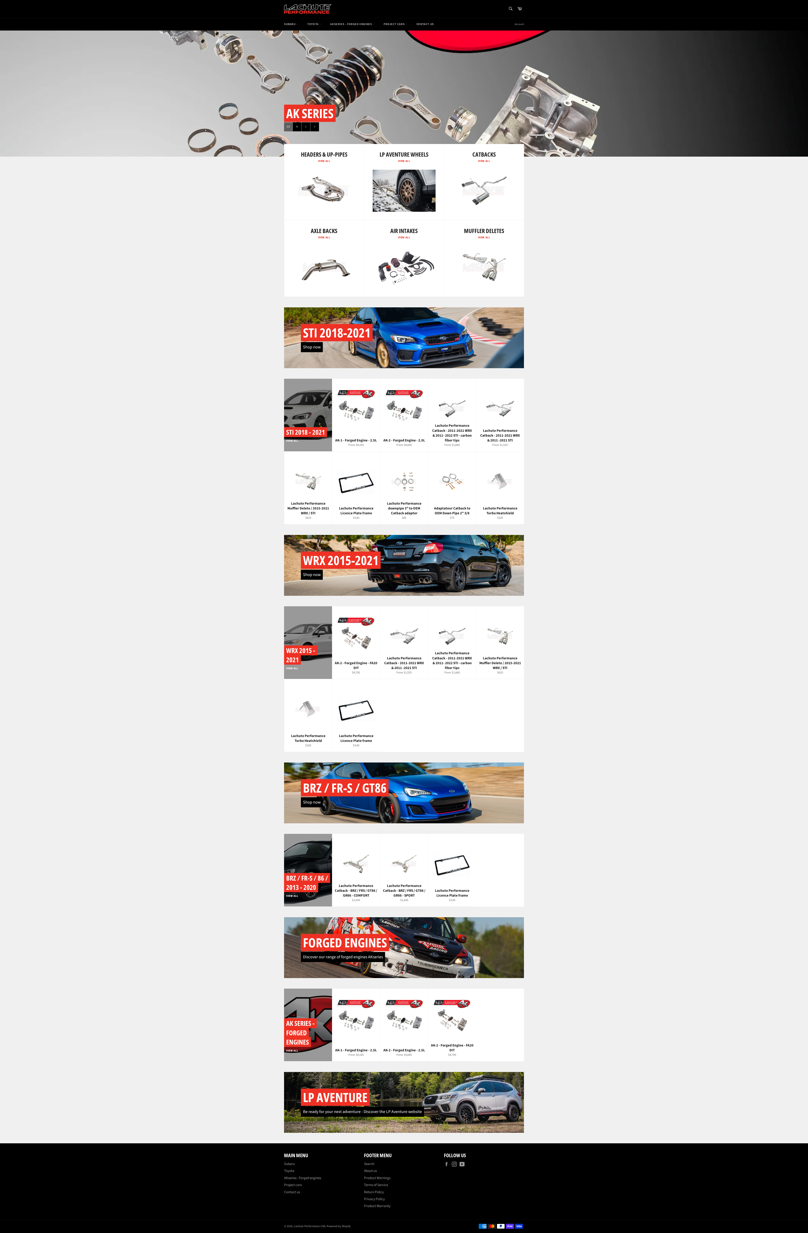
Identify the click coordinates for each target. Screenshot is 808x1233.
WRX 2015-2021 (341, 560)
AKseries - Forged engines (351, 24)
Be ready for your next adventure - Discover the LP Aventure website (362, 1112)
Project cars (394, 24)
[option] (404, 93)
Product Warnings (377, 1178)
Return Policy (374, 1192)
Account (519, 24)
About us (370, 1170)
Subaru (290, 24)
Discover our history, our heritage (354, 127)
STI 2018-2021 (337, 332)
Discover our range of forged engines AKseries (343, 957)
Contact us (425, 24)
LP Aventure (335, 1097)
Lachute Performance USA (309, 1226)
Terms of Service (376, 1185)
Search (369, 1163)
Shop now (312, 347)
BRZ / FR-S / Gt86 (345, 787)
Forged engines (345, 942)
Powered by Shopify (339, 1226)
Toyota (313, 24)
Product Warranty (377, 1206)
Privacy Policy (374, 1199)
